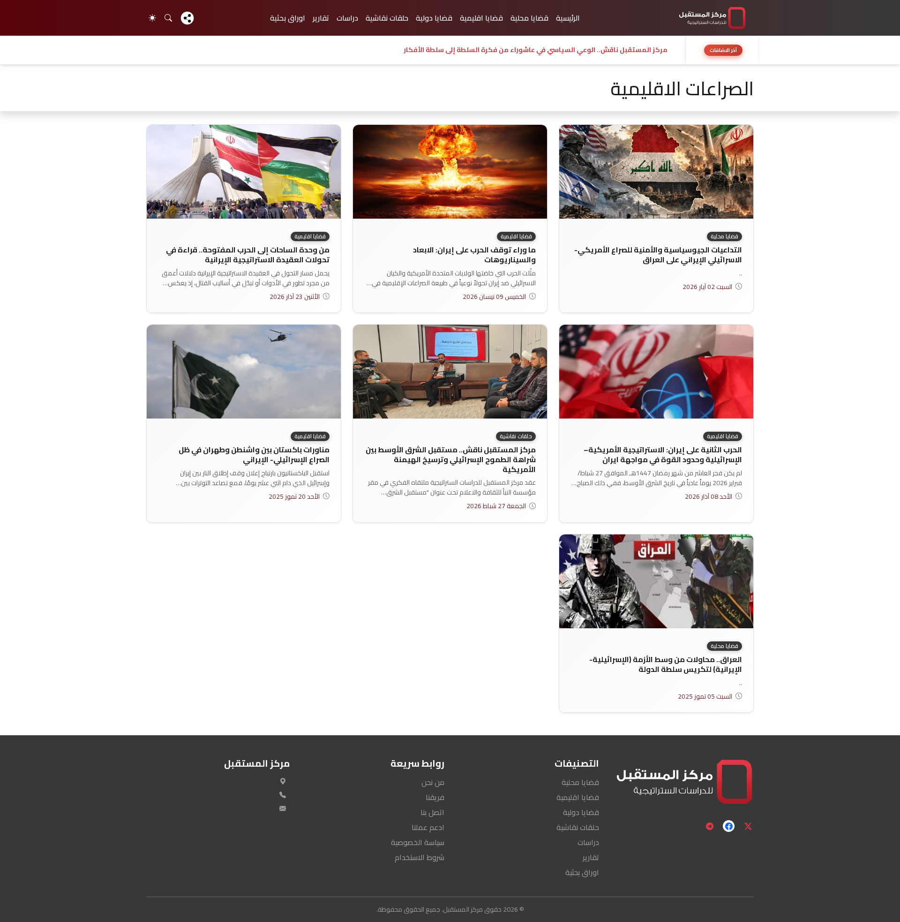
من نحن (432, 782)
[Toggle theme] (152, 18)
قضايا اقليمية (481, 18)
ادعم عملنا (428, 827)
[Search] (168, 18)
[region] (450, 50)
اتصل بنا (432, 812)
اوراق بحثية (287, 18)
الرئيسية (568, 18)
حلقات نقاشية (387, 18)
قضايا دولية (434, 18)
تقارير (321, 18)
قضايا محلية (529, 18)
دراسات (347, 18)
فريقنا (435, 797)
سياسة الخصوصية (417, 842)
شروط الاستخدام (419, 857)
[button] (413, 50)
